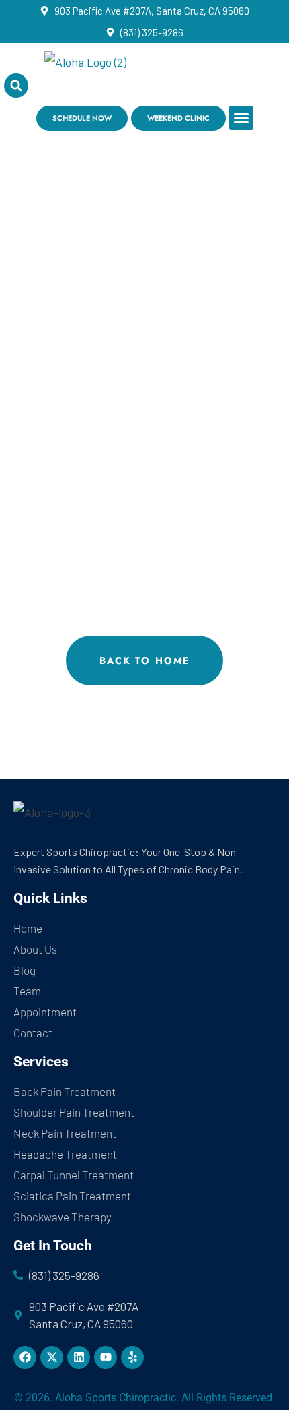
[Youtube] (105, 1357)
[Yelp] (132, 1357)
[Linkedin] (78, 1357)
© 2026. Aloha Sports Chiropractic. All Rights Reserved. (144, 1397)
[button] (241, 118)
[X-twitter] (51, 1357)
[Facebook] (24, 1357)
